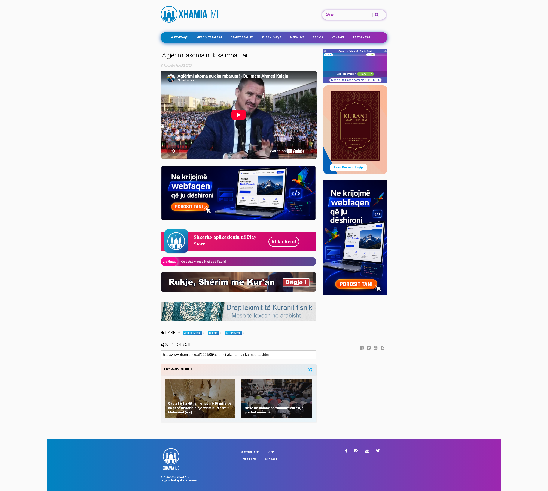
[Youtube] (375, 348)
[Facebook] (362, 348)
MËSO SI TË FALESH (209, 37)
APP (271, 451)
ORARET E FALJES (242, 37)
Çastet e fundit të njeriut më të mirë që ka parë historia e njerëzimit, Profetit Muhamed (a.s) (199, 408)
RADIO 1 (318, 37)
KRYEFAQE (180, 37)
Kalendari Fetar (249, 451)
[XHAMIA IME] (191, 21)
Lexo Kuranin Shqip (348, 167)
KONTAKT (338, 37)
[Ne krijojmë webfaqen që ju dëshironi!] (355, 293)
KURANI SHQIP (271, 37)
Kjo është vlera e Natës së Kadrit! (203, 261)
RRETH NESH (361, 37)
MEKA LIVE (297, 37)
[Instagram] (382, 348)
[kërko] (373, 15)
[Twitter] (369, 348)
